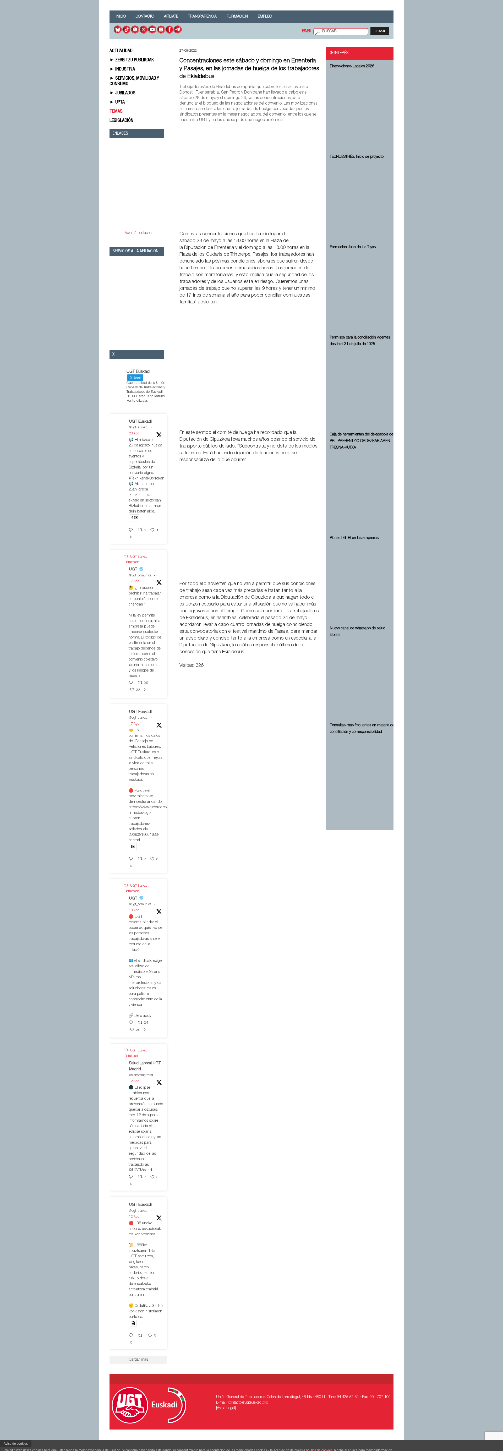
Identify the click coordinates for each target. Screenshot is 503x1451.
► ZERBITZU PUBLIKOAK (132, 60)
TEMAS (116, 111)
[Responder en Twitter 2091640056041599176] (132, 530)
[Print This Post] (317, 222)
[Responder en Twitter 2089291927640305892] (132, 683)
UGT (133, 569)
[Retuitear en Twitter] (126, 556)
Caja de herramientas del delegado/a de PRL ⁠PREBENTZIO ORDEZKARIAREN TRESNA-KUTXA (361, 441)
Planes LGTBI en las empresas (354, 538)
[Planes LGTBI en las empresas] (363, 582)
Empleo (265, 17)
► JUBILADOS (122, 93)
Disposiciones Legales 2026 (352, 66)
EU (309, 31)
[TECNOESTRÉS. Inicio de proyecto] (363, 201)
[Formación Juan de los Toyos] (363, 291)
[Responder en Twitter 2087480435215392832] (132, 1177)
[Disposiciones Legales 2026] (363, 111)
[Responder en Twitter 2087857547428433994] (132, 1023)
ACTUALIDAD (121, 51)
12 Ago (134, 1081)
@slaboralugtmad (141, 1075)
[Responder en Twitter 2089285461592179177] (132, 859)
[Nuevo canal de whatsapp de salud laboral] (363, 679)
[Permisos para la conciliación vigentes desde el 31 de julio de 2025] (363, 388)
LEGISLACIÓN (121, 120)
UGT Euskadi (140, 422)
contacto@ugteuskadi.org (248, 1403)
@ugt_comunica (140, 575)
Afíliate (171, 17)
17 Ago (134, 581)
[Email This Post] (289, 222)
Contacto (145, 17)
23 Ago (134, 433)
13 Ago (134, 910)
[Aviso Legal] (226, 1408)
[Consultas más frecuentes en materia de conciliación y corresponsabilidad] (363, 776)
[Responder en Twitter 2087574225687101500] (132, 1335)
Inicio (121, 17)
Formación (237, 17)
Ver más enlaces (138, 233)
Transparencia (202, 17)
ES (304, 31)
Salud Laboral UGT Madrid (145, 1066)
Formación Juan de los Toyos (353, 247)
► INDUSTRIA (122, 69)
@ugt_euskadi (138, 427)
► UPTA (117, 102)
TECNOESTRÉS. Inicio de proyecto (357, 157)
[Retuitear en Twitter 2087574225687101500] (142, 1335)
